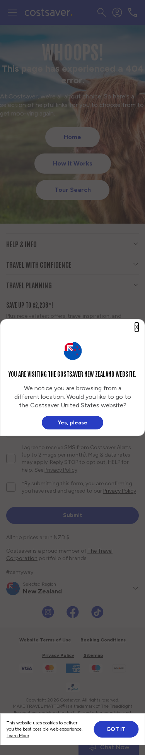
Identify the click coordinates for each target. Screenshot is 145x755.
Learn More (18, 735)
